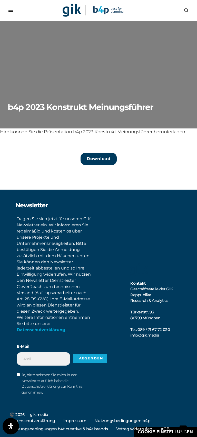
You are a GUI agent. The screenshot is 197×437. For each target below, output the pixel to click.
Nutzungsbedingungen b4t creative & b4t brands (59, 428)
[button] (11, 10)
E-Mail (23, 346)
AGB (165, 428)
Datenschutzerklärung (41, 329)
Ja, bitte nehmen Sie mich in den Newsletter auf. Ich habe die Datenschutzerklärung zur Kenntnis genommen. (52, 383)
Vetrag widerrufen (134, 428)
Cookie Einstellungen (165, 431)
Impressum (74, 420)
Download (99, 158)
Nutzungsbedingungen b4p (122, 420)
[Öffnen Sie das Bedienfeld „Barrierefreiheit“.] (11, 426)
